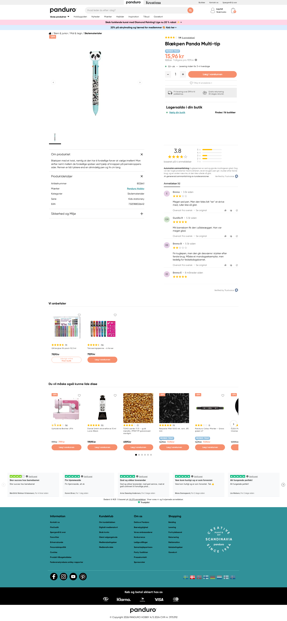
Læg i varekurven (212, 74)
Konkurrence (139, 537)
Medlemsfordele (106, 547)
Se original (201, 210)
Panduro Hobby (135, 188)
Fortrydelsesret (175, 532)
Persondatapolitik (58, 547)
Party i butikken (141, 552)
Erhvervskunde (56, 542)
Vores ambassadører (143, 532)
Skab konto (221, 12)
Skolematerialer (93, 33)
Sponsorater (139, 562)
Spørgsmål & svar (230, 2)
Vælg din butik (177, 112)
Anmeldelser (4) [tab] (172, 183)
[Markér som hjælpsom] (225, 210)
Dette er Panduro (141, 522)
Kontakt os (213, 2)
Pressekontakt (140, 557)
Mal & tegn (76, 33)
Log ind (219, 9)
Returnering (173, 537)
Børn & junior (61, 33)
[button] (59, 17)
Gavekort (172, 552)
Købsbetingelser (175, 547)
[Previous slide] (53, 82)
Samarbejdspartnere (143, 547)
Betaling (172, 522)
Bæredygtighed (141, 527)
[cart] (233, 10)
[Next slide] (140, 82)
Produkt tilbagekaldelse (60, 557)
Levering (172, 527)
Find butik (54, 527)
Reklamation (174, 542)
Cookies (53, 552)
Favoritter (54, 537)
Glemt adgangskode (108, 537)
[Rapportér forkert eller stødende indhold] (237, 210)
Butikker (202, 2)
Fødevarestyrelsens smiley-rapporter (66, 562)
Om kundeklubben (107, 522)
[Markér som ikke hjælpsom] (231, 210)
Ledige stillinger (141, 542)
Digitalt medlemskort (108, 527)
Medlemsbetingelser (108, 542)
